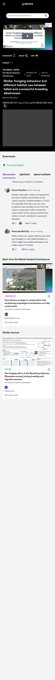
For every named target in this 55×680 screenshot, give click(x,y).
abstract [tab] (25, 174)
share (21, 55)
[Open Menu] (4, 4)
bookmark (7, 55)
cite (33, 55)
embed (6, 62)
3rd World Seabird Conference (32, 259)
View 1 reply (31, 223)
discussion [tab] (9, 174)
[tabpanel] (27, 215)
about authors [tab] (42, 174)
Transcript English (15, 165)
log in (21, 182)
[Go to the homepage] (27, 4)
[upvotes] (13, 223)
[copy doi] (7, 105)
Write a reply (28, 249)
